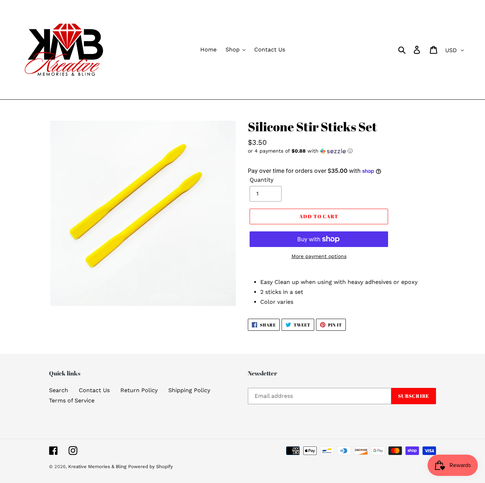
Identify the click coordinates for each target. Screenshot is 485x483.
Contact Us (94, 390)
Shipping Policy (189, 390)
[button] (342, 151)
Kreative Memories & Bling (97, 466)
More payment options (319, 256)
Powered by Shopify (150, 466)
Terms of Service (71, 400)
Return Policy (139, 390)
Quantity (261, 179)
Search (58, 390)
